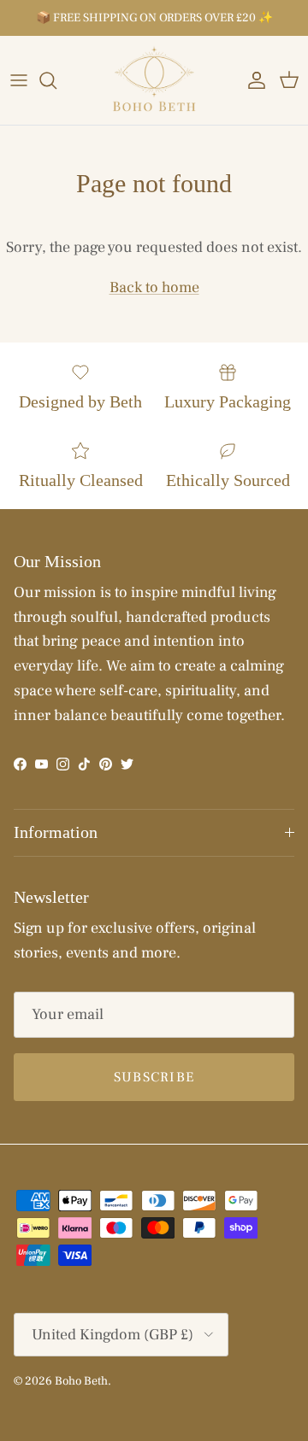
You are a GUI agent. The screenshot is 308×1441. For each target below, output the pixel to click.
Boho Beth (81, 1381)
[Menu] (19, 80)
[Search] (56, 80)
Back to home (154, 287)
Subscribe (154, 1077)
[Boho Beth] (154, 80)
